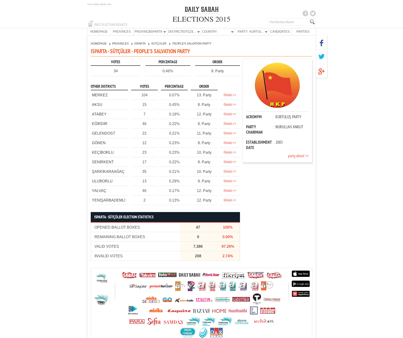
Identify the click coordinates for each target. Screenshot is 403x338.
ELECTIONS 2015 (201, 19)
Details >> (230, 95)
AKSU (97, 105)
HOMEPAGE (99, 31)
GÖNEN (99, 143)
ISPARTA (140, 43)
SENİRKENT (103, 162)
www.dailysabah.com (99, 4)
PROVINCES (122, 31)
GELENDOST (103, 133)
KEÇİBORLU (103, 152)
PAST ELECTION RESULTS (110, 25)
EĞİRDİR (100, 124)
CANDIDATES (280, 31)
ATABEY (99, 114)
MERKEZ (100, 95)
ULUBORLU (102, 181)
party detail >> (298, 156)
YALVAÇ (99, 191)
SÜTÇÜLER (159, 43)
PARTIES (302, 31)
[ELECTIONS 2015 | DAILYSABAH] (202, 10)
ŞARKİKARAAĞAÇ (108, 172)
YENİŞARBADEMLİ (108, 200)
